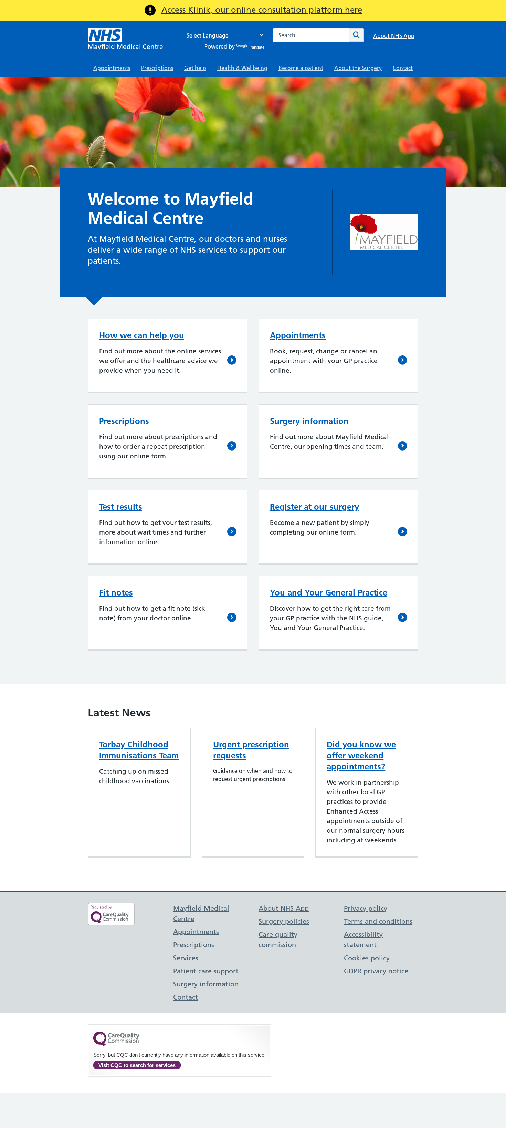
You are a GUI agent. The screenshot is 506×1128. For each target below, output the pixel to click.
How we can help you (141, 335)
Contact (403, 67)
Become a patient (300, 67)
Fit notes (116, 593)
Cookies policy (367, 958)
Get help (195, 67)
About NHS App (393, 35)
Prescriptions (157, 67)
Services (185, 958)
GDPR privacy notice (376, 971)
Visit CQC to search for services (137, 1065)
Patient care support (206, 971)
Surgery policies (284, 921)
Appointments (111, 67)
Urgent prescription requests (251, 749)
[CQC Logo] (116, 1044)
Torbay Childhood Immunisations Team (139, 749)
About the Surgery (358, 67)
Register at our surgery (314, 507)
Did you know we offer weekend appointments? (361, 755)
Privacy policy (365, 908)
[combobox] (311, 35)
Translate (256, 47)
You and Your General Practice (328, 593)
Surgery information (309, 421)
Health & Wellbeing (242, 67)
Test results (120, 507)
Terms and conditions (378, 921)
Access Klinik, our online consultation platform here (261, 10)
